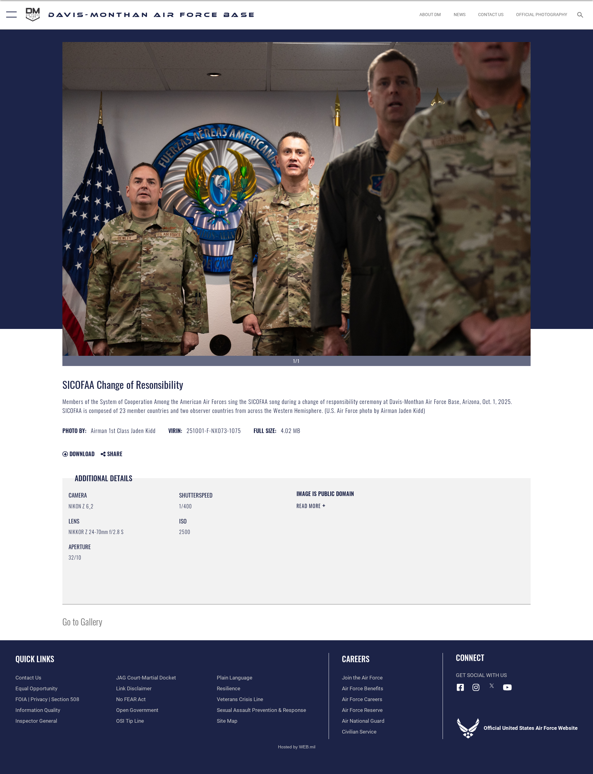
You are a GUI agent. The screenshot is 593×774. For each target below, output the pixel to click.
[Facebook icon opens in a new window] (460, 687)
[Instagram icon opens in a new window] (476, 687)
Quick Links (34, 658)
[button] (10, 14)
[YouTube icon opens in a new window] (507, 687)
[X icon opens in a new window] (491, 685)
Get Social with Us (481, 675)
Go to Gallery (82, 621)
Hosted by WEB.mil (296, 746)
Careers (355, 658)
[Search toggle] (581, 14)
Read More (309, 506)
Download (81, 454)
